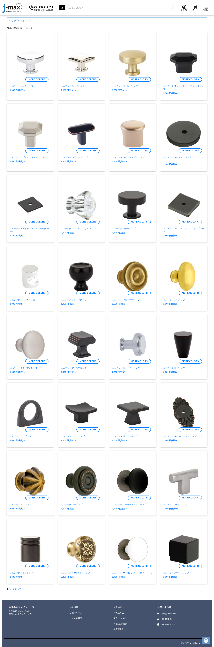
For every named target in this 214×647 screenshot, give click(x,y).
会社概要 (74, 607)
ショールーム (76, 613)
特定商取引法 (120, 629)
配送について (120, 618)
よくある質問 (76, 618)
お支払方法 (119, 613)
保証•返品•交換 (120, 623)
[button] (184, 7)
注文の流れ (119, 607)
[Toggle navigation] (206, 8)
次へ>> (17, 589)
